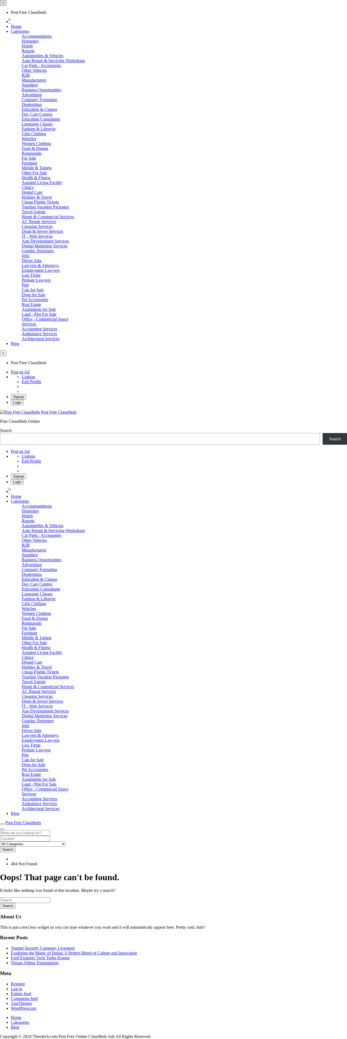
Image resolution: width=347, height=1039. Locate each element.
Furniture (29, 163)
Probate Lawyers (36, 280)
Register (18, 984)
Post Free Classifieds (58, 412)
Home (16, 26)
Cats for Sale (33, 290)
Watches (29, 138)
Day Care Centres (37, 114)
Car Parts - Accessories (41, 65)
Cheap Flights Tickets (40, 202)
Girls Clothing (34, 133)
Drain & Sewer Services (42, 231)
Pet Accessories (35, 299)
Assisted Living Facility (42, 182)
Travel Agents (34, 211)
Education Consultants (41, 119)
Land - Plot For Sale (39, 314)
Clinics (28, 187)
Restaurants (31, 153)
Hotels (27, 46)
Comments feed (24, 998)
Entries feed (21, 993)
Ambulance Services (39, 333)
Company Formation (39, 99)
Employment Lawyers (41, 270)
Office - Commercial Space (45, 319)
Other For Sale (34, 172)
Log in (16, 988)
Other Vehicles (34, 70)
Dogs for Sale (33, 294)
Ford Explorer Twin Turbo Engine (40, 958)
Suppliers (30, 85)
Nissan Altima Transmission (35, 962)
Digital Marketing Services (45, 246)
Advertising (32, 94)
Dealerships (32, 104)
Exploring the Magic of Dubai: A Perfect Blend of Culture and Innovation (74, 953)
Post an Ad (20, 372)
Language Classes (37, 124)
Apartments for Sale (39, 309)
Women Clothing (36, 143)
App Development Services (45, 241)
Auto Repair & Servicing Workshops (53, 60)
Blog (15, 343)
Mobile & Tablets (37, 168)
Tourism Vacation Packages (45, 207)
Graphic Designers (38, 251)
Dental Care (32, 192)
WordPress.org (23, 1008)
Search (6, 430)
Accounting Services (39, 329)
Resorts (28, 51)
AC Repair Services (39, 221)
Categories (20, 31)
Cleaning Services (37, 226)
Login (17, 403)
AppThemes (21, 1003)
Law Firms (31, 275)
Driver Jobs (31, 260)
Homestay (30, 41)
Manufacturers (34, 80)
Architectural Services (40, 338)
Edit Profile (31, 381)
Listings (28, 377)
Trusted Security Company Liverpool (43, 948)
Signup (18, 397)
